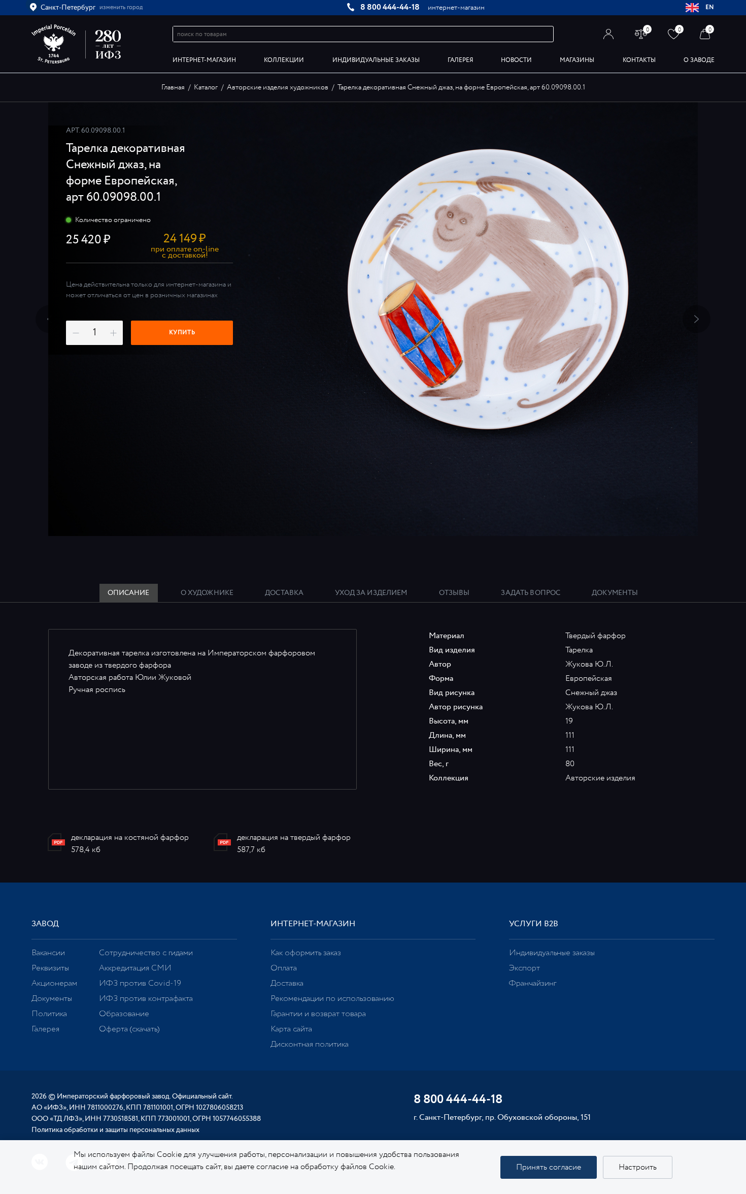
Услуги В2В (533, 924)
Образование (124, 1014)
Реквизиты (50, 968)
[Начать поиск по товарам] (546, 34)
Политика (49, 1014)
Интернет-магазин (204, 60)
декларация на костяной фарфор (130, 837)
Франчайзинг (532, 983)
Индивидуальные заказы (376, 60)
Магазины (577, 60)
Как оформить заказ (305, 953)
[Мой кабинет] (608, 34)
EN (710, 7)
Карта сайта (291, 1029)
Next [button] (696, 319)
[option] (373, 319)
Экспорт (524, 968)
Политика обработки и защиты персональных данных (115, 1130)
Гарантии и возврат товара (318, 1014)
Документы (51, 998)
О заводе (699, 60)
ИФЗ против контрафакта (146, 998)
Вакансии (48, 953)
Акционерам (54, 983)
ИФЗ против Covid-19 (140, 983)
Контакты (639, 60)
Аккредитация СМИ (135, 968)
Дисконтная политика (309, 1044)
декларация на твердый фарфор (294, 837)
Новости (516, 60)
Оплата (283, 968)
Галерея (460, 60)
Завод (45, 924)
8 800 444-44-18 (390, 7)
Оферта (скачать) (129, 1029)
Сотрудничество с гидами (146, 953)
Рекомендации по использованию (332, 998)
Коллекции (284, 60)
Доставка (286, 983)
